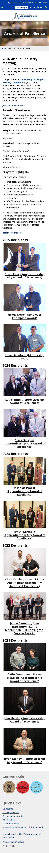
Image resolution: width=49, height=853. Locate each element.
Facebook (31, 7)
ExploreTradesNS (11, 823)
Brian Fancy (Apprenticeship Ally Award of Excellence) (24, 275)
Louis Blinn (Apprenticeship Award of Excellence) (24, 401)
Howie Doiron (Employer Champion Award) (24, 316)
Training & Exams (11, 812)
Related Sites (9, 819)
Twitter (35, 7)
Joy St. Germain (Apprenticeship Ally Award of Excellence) (24, 535)
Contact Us (8, 808)
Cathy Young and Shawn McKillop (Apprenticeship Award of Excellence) (24, 677)
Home (5, 48)
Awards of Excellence (19, 48)
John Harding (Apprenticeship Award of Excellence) (24, 719)
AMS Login (21, 7)
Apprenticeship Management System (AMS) (23, 827)
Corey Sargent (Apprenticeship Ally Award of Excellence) (24, 443)
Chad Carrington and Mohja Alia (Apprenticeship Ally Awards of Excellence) (24, 582)
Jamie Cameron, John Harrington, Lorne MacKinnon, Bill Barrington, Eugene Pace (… (24, 628)
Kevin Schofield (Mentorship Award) (24, 356)
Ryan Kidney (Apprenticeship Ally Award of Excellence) (24, 760)
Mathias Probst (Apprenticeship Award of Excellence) (24, 491)
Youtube (41, 7)
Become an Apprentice (13, 816)
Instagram (38, 7)
